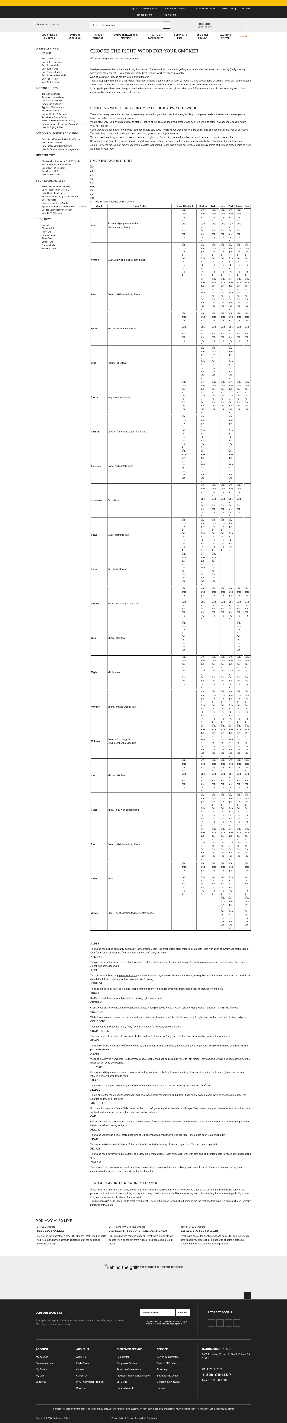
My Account (42, 1357)
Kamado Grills (48, 245)
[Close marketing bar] (247, 3)
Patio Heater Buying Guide (54, 117)
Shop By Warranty (50, 110)
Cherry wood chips (100, 1007)
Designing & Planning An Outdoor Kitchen (61, 139)
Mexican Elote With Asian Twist (56, 186)
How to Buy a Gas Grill (52, 104)
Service (162, 1349)
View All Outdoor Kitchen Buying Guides (60, 149)
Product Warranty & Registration (133, 1375)
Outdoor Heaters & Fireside (126, 36)
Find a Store (82, 1363)
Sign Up (182, 1312)
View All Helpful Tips (51, 174)
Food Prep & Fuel (180, 36)
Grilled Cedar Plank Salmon (54, 193)
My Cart (40, 1375)
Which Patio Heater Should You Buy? (59, 120)
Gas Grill (45, 225)
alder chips (181, 948)
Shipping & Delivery (127, 1363)
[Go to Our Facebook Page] (211, 1323)
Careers (80, 1369)
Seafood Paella (49, 200)
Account (42, 1349)
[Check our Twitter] (220, 1323)
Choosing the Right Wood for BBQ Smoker (61, 161)
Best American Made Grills (54, 75)
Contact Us (82, 1375)
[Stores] (215, 25)
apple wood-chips (126, 975)
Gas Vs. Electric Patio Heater (55, 114)
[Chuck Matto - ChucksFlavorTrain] (125, 1282)
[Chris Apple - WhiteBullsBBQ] (234, 1282)
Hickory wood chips (100, 1072)
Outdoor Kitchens (75, 36)
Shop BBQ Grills (49, 248)
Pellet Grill (46, 232)
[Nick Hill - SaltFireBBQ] (89, 1282)
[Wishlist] (236, 25)
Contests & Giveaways (169, 1381)
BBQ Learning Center (168, 1375)
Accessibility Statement (146, 1418)
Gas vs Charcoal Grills (52, 100)
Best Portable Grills (51, 72)
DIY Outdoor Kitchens (52, 142)
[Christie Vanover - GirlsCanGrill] (53, 1282)
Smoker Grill (47, 242)
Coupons (161, 1388)
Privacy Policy (118, 1418)
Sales (244, 36)
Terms (130, 1418)
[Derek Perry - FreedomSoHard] (162, 1282)
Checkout (41, 1381)
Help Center (123, 1357)
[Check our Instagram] (236, 1323)
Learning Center (225, 36)
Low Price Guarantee (168, 1357)
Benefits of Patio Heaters (54, 168)
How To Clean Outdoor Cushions (57, 146)
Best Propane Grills (51, 65)
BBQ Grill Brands (203, 36)
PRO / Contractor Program (90, 1381)
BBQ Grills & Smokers (49, 36)
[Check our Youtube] (228, 1323)
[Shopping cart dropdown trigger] (247, 25)
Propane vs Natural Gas (53, 97)
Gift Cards (122, 1381)
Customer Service (129, 1349)
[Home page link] (54, 24)
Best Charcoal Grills (51, 58)
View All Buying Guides (52, 127)
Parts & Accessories (155, 36)
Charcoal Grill (48, 228)
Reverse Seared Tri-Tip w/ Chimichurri (60, 196)
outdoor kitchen (187, 1409)
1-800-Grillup (216, 1374)
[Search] (166, 25)
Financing (162, 1369)
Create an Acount (45, 1363)
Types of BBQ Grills (51, 94)
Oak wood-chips (98, 1121)
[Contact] (225, 25)
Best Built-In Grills (50, 69)
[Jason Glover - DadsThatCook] (198, 1282)
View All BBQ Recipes (52, 213)
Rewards (81, 1388)
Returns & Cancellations (129, 1369)
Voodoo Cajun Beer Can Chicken (57, 210)
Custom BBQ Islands (168, 1363)
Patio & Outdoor (98, 36)
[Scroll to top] (247, 1295)
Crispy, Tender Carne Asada (55, 203)
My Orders (41, 1369)
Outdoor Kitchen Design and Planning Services (63, 124)
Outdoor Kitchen (49, 235)
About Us (82, 1349)
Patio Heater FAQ (50, 171)
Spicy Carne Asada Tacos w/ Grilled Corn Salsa (64, 206)
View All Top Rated (50, 82)
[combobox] (130, 25)
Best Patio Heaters (50, 79)
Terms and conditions (163, 1321)
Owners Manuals (125, 1388)
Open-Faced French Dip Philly (55, 190)
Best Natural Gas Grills (52, 62)
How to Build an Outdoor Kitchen (57, 164)
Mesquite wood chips (180, 1108)
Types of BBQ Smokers (53, 107)
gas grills (159, 1409)
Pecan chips (171, 1153)
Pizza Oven (47, 238)
